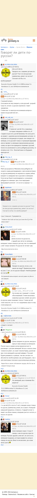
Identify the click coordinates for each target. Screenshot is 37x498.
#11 (2, 393)
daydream (8, 187)
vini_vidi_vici (9, 117)
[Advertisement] (18, 18)
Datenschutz (12, 494)
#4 (2, 185)
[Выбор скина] (33, 497)
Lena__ (6, 92)
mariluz (7, 419)
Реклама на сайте (23, 494)
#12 (2, 417)
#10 (2, 369)
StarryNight (9, 254)
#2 (2, 115)
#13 (2, 445)
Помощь (4, 494)
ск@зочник (7, 316)
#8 (2, 313)
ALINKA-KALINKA (11, 64)
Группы (10, 39)
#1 (2, 89)
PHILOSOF (8, 227)
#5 (2, 225)
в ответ (3, 99)
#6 (2, 252)
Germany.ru (4, 47)
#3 (2, 155)
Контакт (32, 494)
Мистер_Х (8, 157)
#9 (2, 327)
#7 (1, 281)
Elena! (7, 396)
